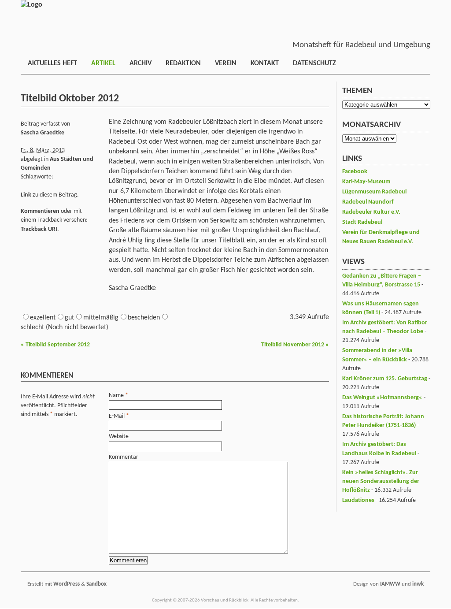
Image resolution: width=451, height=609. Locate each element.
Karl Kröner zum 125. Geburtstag (384, 378)
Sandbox (96, 584)
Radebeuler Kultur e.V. (371, 212)
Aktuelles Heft (52, 63)
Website (119, 436)
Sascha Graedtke (42, 133)
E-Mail (117, 416)
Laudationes (358, 500)
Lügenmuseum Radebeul (374, 192)
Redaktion (183, 63)
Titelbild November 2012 (295, 345)
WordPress (66, 584)
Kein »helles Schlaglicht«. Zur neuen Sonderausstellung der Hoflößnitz (380, 481)
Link (26, 195)
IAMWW (390, 584)
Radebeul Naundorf (367, 202)
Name (116, 395)
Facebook (354, 171)
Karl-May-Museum (366, 181)
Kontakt (265, 63)
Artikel (103, 63)
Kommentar (123, 457)
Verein (226, 63)
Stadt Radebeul (362, 222)
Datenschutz (314, 63)
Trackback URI (39, 229)
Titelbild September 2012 (55, 345)
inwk (418, 584)
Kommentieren (40, 211)
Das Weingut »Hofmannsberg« (382, 397)
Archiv (140, 63)
